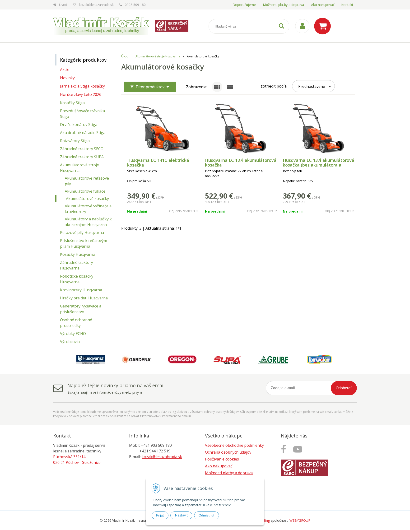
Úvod (63, 4)
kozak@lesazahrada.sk (96, 4)
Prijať (160, 515)
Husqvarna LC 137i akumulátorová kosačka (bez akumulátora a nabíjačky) (318, 164)
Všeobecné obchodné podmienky (234, 445)
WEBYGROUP (299, 520)
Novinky (67, 77)
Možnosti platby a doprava (283, 4)
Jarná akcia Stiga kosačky (82, 86)
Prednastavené (311, 86)
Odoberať (344, 388)
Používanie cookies (222, 459)
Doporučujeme (244, 4)
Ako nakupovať (322, 4)
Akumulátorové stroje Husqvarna (157, 56)
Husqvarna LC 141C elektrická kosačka (158, 162)
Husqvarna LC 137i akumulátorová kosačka (240, 162)
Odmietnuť (206, 515)
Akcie (64, 69)
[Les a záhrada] (299, 449)
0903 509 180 (135, 4)
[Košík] (323, 26)
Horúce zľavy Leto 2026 (80, 94)
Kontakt (347, 4)
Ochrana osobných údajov (228, 452)
